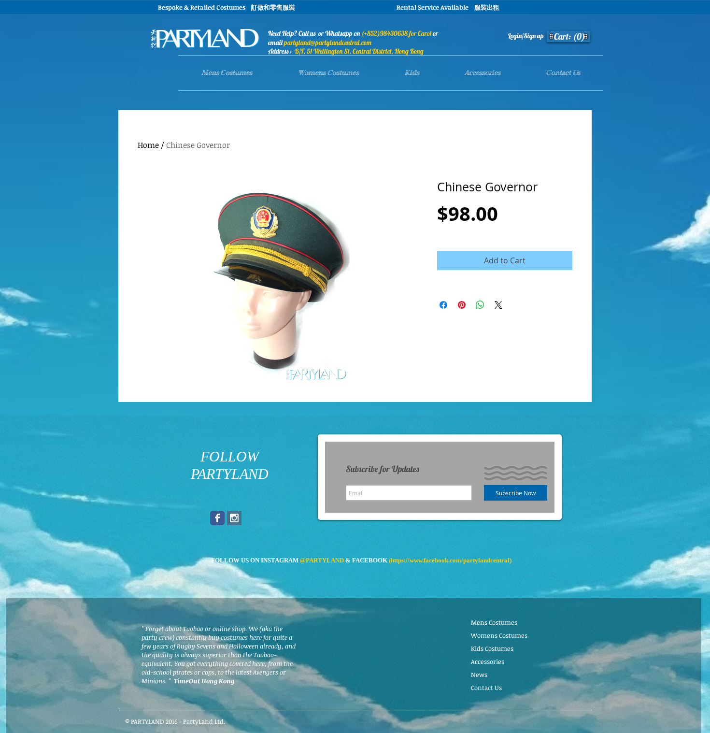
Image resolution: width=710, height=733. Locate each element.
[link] (570, 36)
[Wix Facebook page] (217, 518)
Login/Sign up (526, 35)
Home (148, 145)
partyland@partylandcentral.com (327, 42)
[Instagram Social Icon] (234, 518)
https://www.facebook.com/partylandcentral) (451, 560)
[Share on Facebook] (443, 305)
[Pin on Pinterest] (462, 305)
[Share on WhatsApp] (480, 305)
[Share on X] (498, 305)
